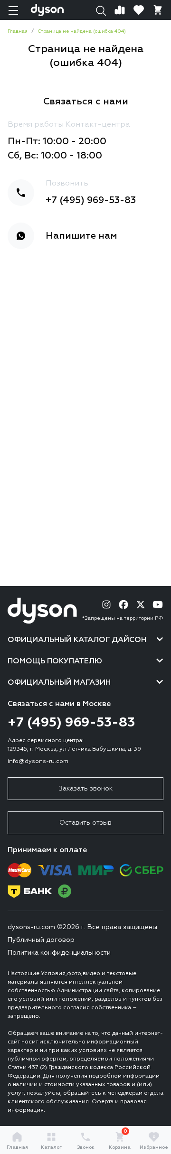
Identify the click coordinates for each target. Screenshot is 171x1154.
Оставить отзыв (85, 822)
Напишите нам (81, 236)
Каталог (51, 1147)
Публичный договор (41, 940)
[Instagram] (106, 604)
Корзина (120, 1140)
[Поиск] (100, 10)
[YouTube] (157, 604)
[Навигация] (13, 10)
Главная (17, 1147)
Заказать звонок (86, 788)
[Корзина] (157, 10)
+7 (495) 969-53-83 (91, 200)
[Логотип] (47, 10)
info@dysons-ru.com (38, 761)
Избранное (154, 1142)
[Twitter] (140, 604)
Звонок (86, 1147)
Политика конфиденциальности (59, 952)
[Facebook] (123, 604)
